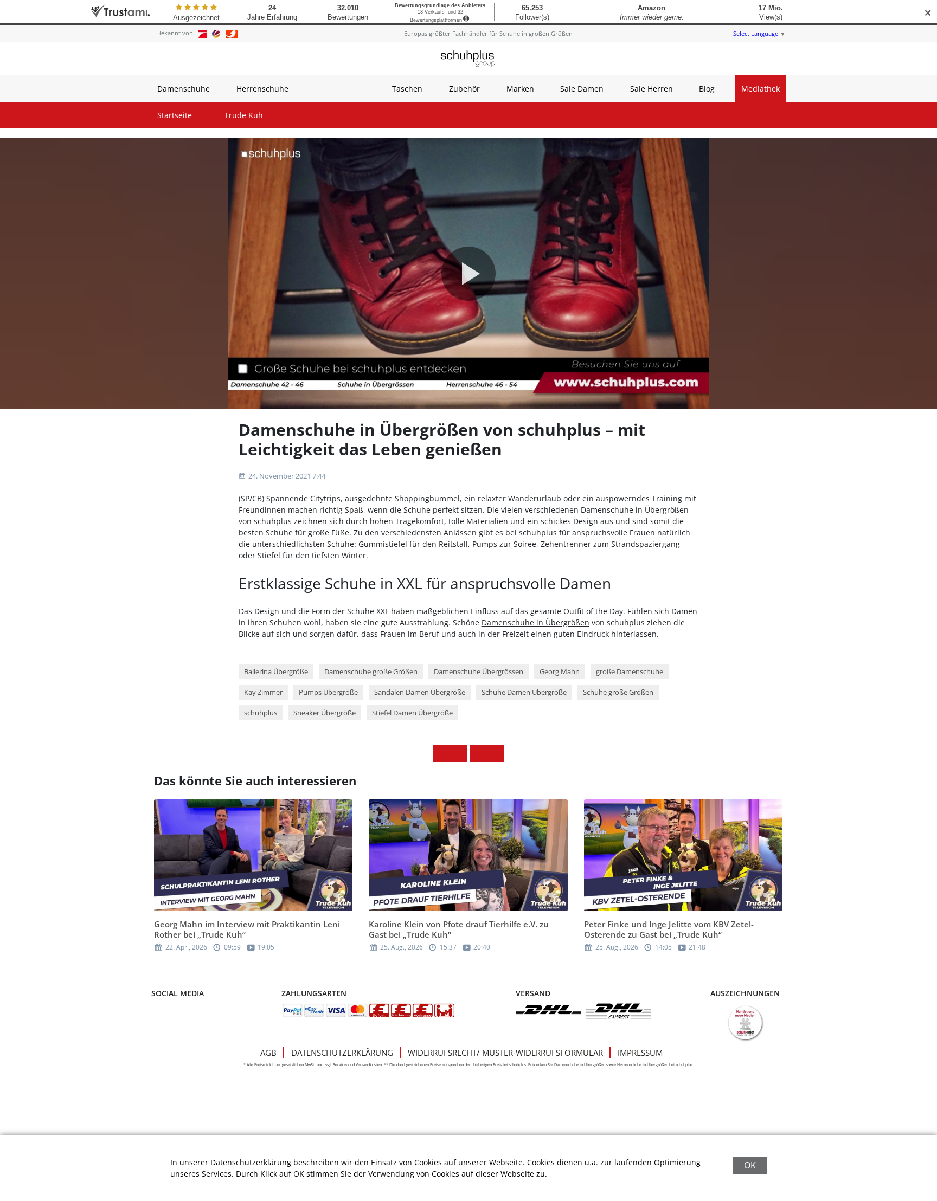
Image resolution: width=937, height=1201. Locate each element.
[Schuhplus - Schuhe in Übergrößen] (468, 58)
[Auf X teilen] (458, 753)
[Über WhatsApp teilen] (478, 753)
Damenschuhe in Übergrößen (535, 622)
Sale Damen (582, 88)
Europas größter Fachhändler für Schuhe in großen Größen (488, 33)
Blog (707, 88)
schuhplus (273, 521)
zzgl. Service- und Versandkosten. (353, 1064)
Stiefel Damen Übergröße (412, 713)
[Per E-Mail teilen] (495, 753)
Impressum (640, 1052)
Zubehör (464, 88)
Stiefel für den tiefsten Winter (312, 555)
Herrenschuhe (262, 88)
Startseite (174, 115)
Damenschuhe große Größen (371, 671)
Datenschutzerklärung (342, 1052)
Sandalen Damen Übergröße (419, 692)
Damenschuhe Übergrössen (478, 671)
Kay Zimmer (263, 692)
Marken (520, 88)
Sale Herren (651, 88)
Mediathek (760, 88)
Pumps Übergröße (328, 692)
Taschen (407, 88)
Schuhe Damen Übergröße (524, 692)
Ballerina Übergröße (276, 671)
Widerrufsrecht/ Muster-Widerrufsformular (505, 1052)
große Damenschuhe (629, 671)
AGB (268, 1052)
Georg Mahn (560, 671)
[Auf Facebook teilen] (441, 753)
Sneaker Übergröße (324, 713)
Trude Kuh (243, 115)
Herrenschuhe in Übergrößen (642, 1064)
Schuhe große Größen (618, 692)
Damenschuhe (183, 88)
